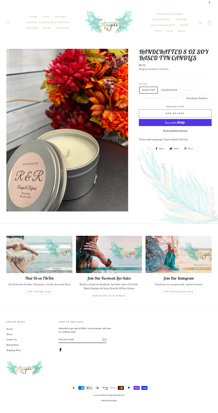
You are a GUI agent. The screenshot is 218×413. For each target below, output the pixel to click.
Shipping (143, 69)
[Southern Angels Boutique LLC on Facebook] (60, 350)
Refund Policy (12, 344)
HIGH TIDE (148, 90)
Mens (47, 28)
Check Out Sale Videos (109, 295)
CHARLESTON (169, 90)
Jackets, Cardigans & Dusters (48, 22)
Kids (158, 31)
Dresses (60, 16)
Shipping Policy (13, 350)
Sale (169, 31)
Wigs (181, 31)
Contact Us (11, 339)
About (9, 334)
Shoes (184, 25)
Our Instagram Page (178, 291)
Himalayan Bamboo (197, 98)
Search (9, 328)
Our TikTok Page (39, 291)
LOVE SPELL (190, 90)
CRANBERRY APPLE (153, 98)
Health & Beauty (163, 25)
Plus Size (63, 28)
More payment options (175, 130)
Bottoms (32, 28)
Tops (46, 16)
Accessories (162, 19)
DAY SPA (175, 98)
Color (143, 84)
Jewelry (181, 19)
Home (34, 16)
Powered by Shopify (109, 400)
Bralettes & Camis (170, 13)
